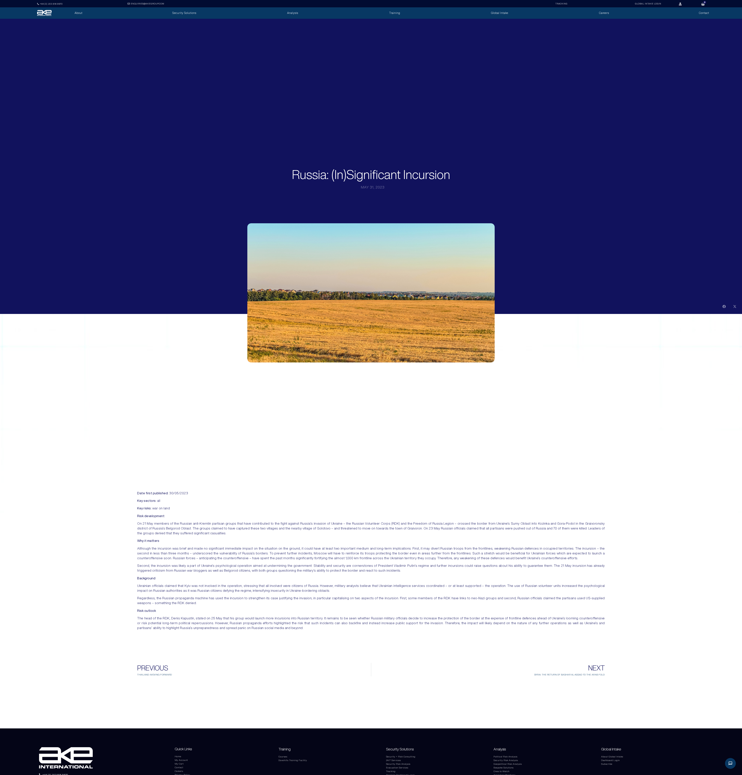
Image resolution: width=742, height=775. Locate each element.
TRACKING (561, 4)
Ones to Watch (502, 771)
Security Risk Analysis (398, 764)
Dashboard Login (610, 760)
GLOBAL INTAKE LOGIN (648, 4)
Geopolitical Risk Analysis (508, 764)
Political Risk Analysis (505, 756)
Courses (282, 756)
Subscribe (606, 764)
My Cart (179, 763)
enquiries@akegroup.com (147, 4)
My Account (181, 760)
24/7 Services (393, 760)
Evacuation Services (397, 767)
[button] (724, 306)
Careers (179, 771)
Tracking (391, 771)
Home (178, 756)
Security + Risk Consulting (400, 756)
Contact (179, 767)
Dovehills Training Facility (292, 760)
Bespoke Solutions (504, 767)
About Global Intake (612, 756)
